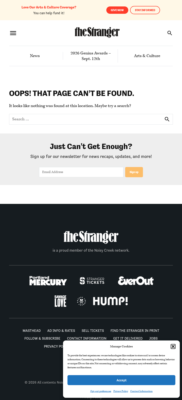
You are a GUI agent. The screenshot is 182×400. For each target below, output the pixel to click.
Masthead (32, 330)
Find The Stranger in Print (135, 330)
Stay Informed (145, 10)
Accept (122, 380)
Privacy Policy (120, 391)
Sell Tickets (93, 330)
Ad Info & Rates (61, 330)
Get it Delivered (127, 338)
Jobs (153, 338)
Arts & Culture (147, 56)
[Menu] (13, 33)
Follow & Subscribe (42, 338)
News (35, 56)
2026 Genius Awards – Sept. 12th (91, 56)
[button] (173, 346)
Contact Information (141, 391)
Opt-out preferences (100, 391)
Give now (117, 10)
